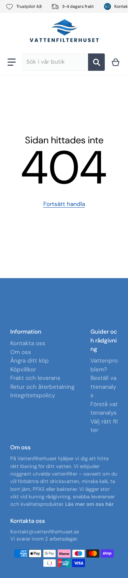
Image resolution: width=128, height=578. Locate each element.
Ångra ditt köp (29, 360)
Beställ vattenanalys (103, 386)
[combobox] (55, 62)
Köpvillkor (23, 369)
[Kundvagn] (116, 62)
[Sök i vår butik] (96, 62)
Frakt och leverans (35, 378)
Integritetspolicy (32, 395)
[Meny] (11, 62)
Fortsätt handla (64, 204)
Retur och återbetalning (42, 386)
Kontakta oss (27, 343)
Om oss (20, 352)
